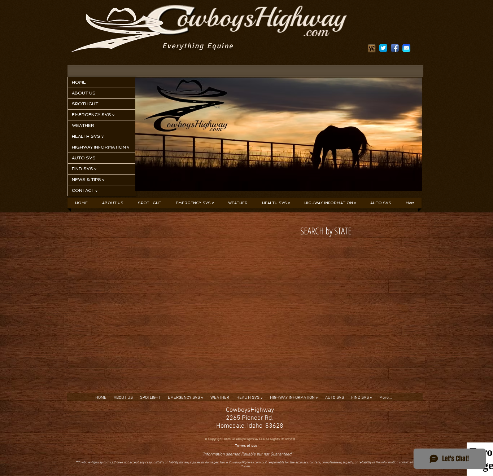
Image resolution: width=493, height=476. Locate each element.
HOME (79, 82)
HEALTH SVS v (88, 136)
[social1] (395, 48)
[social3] (406, 48)
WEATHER (83, 125)
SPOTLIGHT (85, 103)
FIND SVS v (84, 168)
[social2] (383, 48)
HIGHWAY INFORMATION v (100, 147)
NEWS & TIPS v (88, 179)
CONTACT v (84, 190)
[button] (194, 203)
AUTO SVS (84, 157)
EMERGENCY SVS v (93, 114)
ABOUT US (84, 93)
